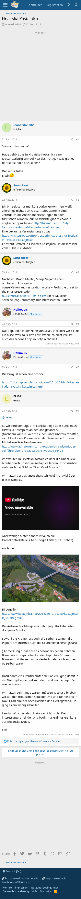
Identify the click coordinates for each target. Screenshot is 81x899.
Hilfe (34, 891)
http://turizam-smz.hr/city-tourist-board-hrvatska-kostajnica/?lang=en (36, 225)
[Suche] (76, 5)
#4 (77, 324)
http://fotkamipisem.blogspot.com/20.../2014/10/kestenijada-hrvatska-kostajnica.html (40, 384)
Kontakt (7, 887)
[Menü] (5, 5)
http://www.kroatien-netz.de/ (22, 878)
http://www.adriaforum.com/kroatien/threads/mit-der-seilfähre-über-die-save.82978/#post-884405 (39, 448)
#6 (77, 411)
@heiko (7, 417)
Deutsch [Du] (13, 871)
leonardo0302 (13, 24)
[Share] (72, 139)
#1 (77, 139)
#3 (77, 272)
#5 (77, 367)
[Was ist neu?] (68, 5)
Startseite (45, 891)
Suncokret (21, 185)
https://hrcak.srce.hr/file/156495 (24, 296)
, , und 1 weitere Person (33, 741)
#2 (77, 199)
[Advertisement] (40, 76)
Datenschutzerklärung (16, 891)
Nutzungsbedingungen (45, 887)
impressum (21, 887)
